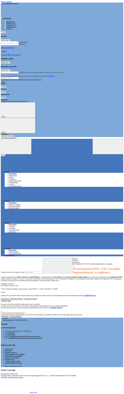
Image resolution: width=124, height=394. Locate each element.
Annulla (4, 136)
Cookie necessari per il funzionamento (13, 313)
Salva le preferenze (15, 316)
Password (22, 44)
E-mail (21, 72)
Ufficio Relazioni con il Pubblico (15, 354)
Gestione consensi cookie (12, 361)
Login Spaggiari (50, 76)
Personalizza (5, 299)
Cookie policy (9, 349)
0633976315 (11, 334)
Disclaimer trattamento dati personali (12, 377)
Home (75, 258)
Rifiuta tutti (16, 299)
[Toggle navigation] (16, 146)
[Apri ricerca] (108, 146)
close (3, 155)
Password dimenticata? (8, 48)
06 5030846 (11, 333)
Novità (76, 260)
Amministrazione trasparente (13, 363)
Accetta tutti (30, 299)
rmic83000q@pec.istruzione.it (25, 338)
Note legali (8, 350)
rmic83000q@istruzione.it (24, 336)
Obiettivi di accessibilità (12, 358)
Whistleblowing (9, 359)
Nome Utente (23, 42)
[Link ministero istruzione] (9, 3)
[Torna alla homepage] (62, 138)
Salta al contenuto (6, 1)
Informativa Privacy (11, 352)
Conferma (10, 136)
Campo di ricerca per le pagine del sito (12, 272)
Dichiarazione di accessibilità (13, 356)
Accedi (3, 32)
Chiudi (3, 87)
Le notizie (77, 262)
